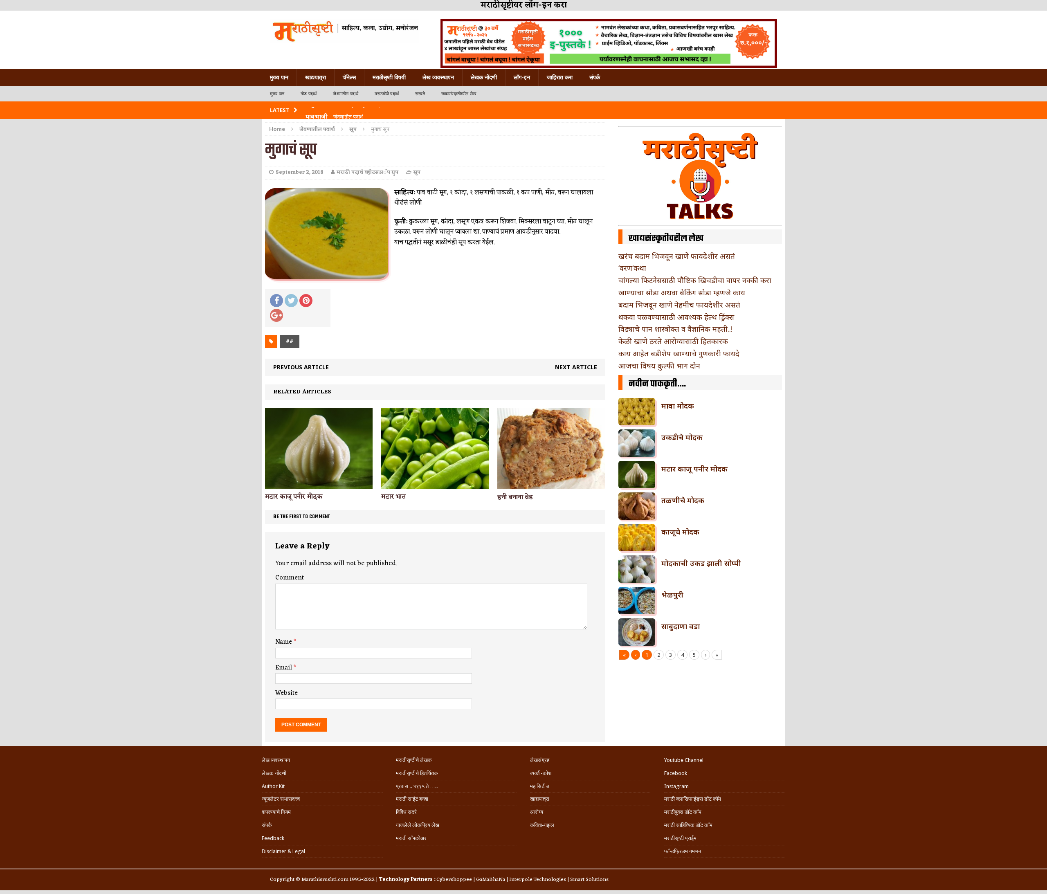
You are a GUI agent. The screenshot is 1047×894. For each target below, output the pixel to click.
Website (286, 693)
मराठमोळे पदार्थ (387, 94)
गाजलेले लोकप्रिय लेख (417, 825)
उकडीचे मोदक (682, 437)
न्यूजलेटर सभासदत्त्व (281, 799)
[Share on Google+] (276, 315)
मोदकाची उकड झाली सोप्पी (701, 563)
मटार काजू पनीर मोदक (294, 497)
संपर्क (594, 77)
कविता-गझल (542, 825)
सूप (416, 172)
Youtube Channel (683, 760)
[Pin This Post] (305, 300)
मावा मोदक (677, 406)
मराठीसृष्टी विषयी (389, 77)
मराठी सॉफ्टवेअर (411, 838)
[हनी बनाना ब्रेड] (551, 484)
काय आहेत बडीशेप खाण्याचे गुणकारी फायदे (678, 353)
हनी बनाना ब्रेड (515, 497)
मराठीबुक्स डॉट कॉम (682, 812)
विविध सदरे (406, 812)
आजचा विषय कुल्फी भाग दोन (659, 366)
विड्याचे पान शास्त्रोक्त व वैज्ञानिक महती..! (675, 329)
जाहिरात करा (560, 77)
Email (284, 668)
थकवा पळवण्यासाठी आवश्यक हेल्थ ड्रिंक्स (676, 317)
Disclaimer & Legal (283, 851)
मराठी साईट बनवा (412, 799)
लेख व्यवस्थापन (438, 77)
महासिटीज (539, 786)
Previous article (301, 367)
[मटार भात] (435, 484)
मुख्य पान (279, 77)
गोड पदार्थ (309, 94)
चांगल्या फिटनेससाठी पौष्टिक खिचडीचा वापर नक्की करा (694, 280)
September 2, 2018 (300, 172)
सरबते (420, 94)
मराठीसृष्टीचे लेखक (414, 760)
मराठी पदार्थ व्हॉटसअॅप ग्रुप (367, 172)
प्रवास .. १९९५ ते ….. (417, 786)
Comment (289, 578)
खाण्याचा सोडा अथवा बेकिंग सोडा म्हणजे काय (681, 292)
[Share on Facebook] (276, 300)
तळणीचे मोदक (682, 500)
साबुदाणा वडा (680, 626)
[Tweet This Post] (291, 300)
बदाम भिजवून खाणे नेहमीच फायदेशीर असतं (679, 305)
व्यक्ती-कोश (540, 773)
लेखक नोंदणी (484, 77)
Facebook (675, 773)
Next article (576, 367)
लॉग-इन (522, 77)
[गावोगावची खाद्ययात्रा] (344, 31)
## (289, 341)
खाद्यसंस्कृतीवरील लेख (458, 94)
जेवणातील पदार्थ (345, 94)
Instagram (676, 786)
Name (284, 642)
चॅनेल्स (349, 77)
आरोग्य (536, 812)
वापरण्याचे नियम (276, 812)
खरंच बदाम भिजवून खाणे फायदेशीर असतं (676, 256)
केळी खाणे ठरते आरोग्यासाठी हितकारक (673, 341)
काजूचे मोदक (680, 532)
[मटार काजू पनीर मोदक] (319, 484)
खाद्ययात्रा (315, 77)
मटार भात (393, 497)
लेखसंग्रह (539, 760)
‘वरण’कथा (632, 268)
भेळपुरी (672, 595)
